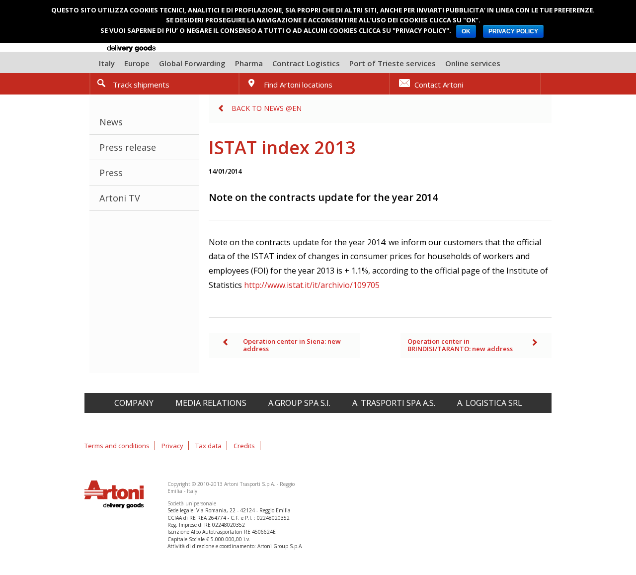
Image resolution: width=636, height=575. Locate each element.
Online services (472, 63)
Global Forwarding (192, 63)
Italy (107, 63)
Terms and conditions (117, 445)
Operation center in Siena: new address (292, 345)
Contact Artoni (438, 85)
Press (111, 173)
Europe (137, 63)
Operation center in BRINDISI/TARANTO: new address (460, 345)
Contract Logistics (306, 63)
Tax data (208, 445)
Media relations (210, 402)
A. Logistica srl (489, 402)
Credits (244, 445)
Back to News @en (267, 108)
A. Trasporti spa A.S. (393, 402)
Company (134, 402)
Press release (127, 147)
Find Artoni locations (298, 85)
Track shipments (141, 85)
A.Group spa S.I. (299, 402)
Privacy (172, 445)
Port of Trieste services (392, 63)
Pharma (249, 63)
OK (466, 31)
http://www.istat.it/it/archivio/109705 (312, 285)
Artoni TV (119, 198)
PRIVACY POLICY (513, 31)
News (111, 122)
